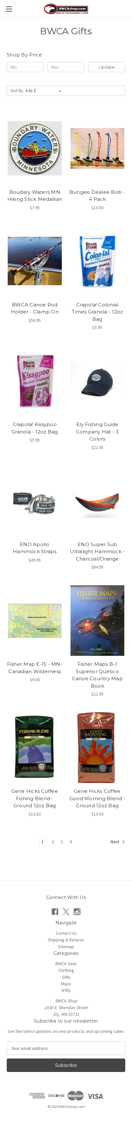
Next (115, 841)
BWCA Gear (66, 963)
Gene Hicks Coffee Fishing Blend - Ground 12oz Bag (35, 798)
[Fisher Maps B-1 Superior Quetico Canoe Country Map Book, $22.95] (97, 620)
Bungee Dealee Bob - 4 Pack (97, 195)
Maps (66, 984)
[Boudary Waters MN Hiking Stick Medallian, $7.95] (35, 148)
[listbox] (45, 91)
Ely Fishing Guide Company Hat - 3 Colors (97, 431)
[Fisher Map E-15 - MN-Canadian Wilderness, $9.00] (35, 620)
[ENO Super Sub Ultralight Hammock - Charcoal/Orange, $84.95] (97, 500)
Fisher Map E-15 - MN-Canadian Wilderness (34, 667)
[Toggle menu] (9, 9)
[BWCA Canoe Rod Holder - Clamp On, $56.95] (35, 261)
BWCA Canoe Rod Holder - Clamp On (35, 308)
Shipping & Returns (66, 940)
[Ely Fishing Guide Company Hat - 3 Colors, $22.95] (97, 380)
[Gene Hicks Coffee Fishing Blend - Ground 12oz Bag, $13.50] (35, 747)
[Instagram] (77, 911)
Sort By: (17, 90)
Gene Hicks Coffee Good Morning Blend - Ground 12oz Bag (97, 798)
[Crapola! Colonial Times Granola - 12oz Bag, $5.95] (97, 261)
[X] (66, 911)
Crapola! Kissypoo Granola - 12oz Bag (35, 428)
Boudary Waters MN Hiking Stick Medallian (34, 195)
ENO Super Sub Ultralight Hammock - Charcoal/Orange (97, 551)
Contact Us (66, 933)
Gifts (66, 977)
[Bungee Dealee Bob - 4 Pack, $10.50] (97, 148)
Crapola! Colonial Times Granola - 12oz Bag (97, 312)
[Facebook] (55, 911)
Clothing (66, 970)
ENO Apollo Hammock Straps (35, 548)
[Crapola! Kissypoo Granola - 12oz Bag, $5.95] (35, 380)
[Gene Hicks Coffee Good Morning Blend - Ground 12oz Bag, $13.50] (97, 747)
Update (107, 67)
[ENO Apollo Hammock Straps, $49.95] (35, 500)
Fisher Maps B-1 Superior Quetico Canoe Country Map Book (97, 675)
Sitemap (66, 946)
